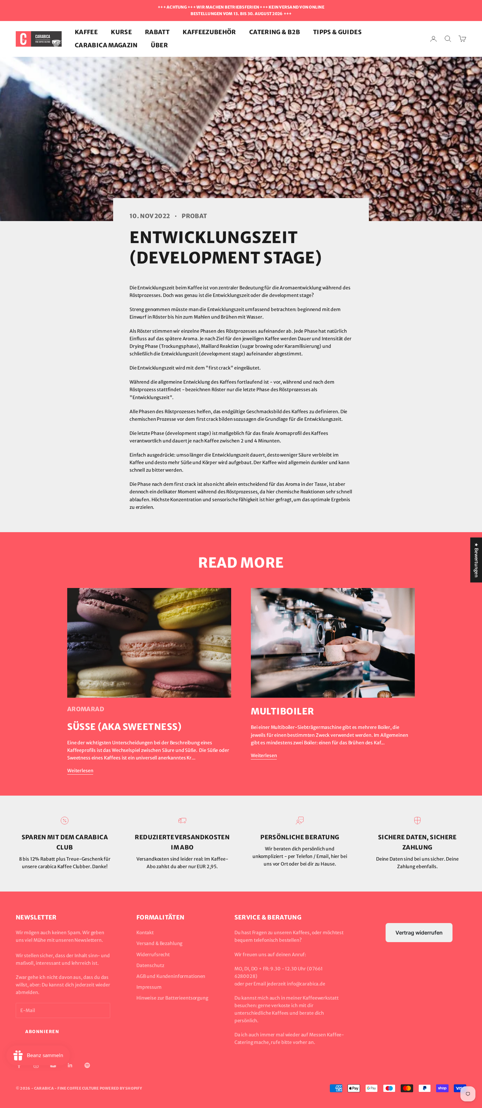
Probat (194, 216)
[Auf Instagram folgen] (36, 1065)
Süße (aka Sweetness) (124, 726)
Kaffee (86, 32)
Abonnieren (42, 1031)
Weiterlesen (80, 771)
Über (159, 45)
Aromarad (85, 709)
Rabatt (157, 32)
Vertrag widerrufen (419, 932)
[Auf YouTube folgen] (53, 1065)
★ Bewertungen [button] (476, 560)
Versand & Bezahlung (159, 943)
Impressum (149, 987)
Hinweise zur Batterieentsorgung (172, 998)
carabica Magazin (106, 45)
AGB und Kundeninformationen (170, 976)
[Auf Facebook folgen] (19, 1065)
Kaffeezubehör (209, 32)
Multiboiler (282, 711)
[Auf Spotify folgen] (87, 1065)
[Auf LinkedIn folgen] (70, 1065)
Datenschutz (150, 965)
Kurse (121, 32)
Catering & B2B (274, 32)
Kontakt (145, 933)
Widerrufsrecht (153, 955)
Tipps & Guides (337, 32)
